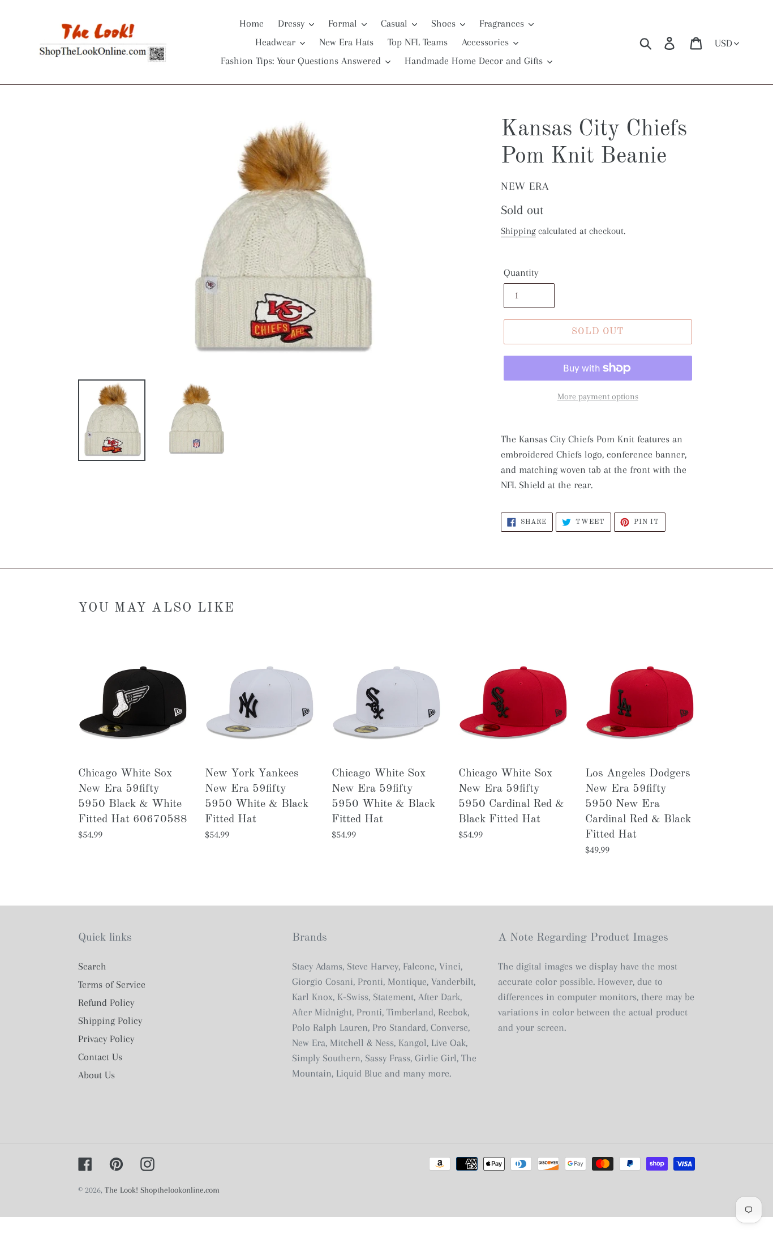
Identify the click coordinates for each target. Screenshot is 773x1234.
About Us (96, 1075)
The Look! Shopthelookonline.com (162, 1189)
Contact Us (100, 1056)
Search (92, 966)
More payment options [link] (597, 396)
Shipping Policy (110, 1020)
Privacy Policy (106, 1038)
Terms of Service (111, 984)
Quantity (521, 272)
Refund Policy (106, 1002)
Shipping (518, 230)
